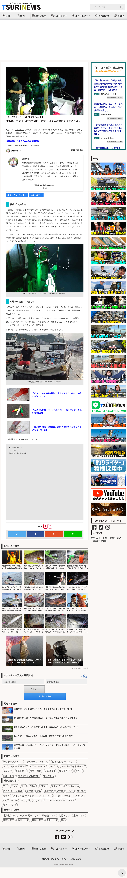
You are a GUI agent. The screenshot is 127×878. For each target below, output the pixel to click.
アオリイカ (18, 795)
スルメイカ (56, 786)
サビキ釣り (48, 775)
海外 (63, 820)
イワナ (70, 791)
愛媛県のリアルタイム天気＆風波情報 (23, 141)
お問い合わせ (75, 859)
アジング (22, 766)
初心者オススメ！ (12, 761)
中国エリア (23, 820)
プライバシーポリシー (59, 859)
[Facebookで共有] (36, 534)
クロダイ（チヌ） (62, 795)
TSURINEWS (62, 864)
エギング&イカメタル (17, 195)
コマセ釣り (35, 771)
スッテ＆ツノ (65, 771)
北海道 (6, 815)
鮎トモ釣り (57, 761)
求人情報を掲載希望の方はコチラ (108, 71)
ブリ (23, 786)
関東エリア (33, 815)
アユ (39, 791)
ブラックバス (9, 805)
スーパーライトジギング (73, 766)
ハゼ (5, 800)
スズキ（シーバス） (13, 791)
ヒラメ (6, 795)
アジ (5, 786)
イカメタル (50, 771)
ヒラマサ (43, 786)
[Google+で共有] (54, 534)
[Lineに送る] (73, 534)
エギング (71, 761)
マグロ (49, 800)
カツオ (59, 800)
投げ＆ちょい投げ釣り (29, 775)
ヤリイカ (37, 800)
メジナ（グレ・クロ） (39, 795)
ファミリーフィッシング (36, 761)
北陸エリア (64, 815)
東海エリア (79, 815)
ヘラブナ (70, 800)
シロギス (79, 795)
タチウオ (81, 791)
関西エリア (8, 820)
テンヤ (79, 771)
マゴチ (14, 800)
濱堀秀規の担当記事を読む (44, 185)
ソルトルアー (36, 195)
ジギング (7, 771)
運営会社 (45, 859)
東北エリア (18, 815)
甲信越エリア (49, 815)
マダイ (14, 786)
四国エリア (37, 820)
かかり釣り (8, 775)
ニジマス (48, 791)
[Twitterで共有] (17, 534)
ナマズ (30, 791)
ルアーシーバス (38, 766)
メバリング (8, 766)
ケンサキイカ (72, 786)
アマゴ (60, 791)
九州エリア (52, 820)
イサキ (32, 786)
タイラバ (53, 766)
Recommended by (77, 668)
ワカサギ (25, 800)
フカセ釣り (21, 771)
